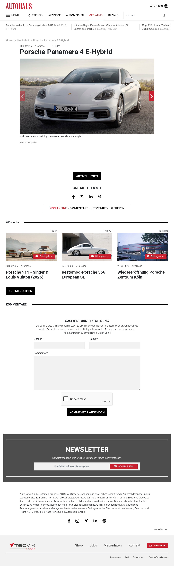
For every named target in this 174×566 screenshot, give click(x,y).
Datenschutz (139, 557)
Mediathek (96, 15)
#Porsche (39, 46)
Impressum (115, 557)
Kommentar (40, 353)
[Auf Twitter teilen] (82, 196)
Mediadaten (113, 545)
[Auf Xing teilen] (100, 196)
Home (9, 40)
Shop (79, 545)
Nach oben (159, 529)
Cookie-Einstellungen (158, 557)
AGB (127, 557)
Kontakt (134, 545)
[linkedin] (95, 520)
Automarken (75, 15)
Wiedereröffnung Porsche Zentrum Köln (141, 275)
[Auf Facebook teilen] (73, 196)
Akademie (54, 15)
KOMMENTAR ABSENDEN (87, 412)
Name (93, 339)
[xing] (86, 520)
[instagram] (77, 520)
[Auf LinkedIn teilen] (91, 196)
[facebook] (69, 520)
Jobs (93, 545)
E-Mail (37, 339)
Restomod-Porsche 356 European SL (83, 275)
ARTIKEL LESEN (87, 176)
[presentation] (22, 96)
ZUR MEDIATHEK (20, 291)
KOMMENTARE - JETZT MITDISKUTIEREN (87, 208)
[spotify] (104, 520)
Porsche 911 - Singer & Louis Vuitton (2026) (27, 275)
